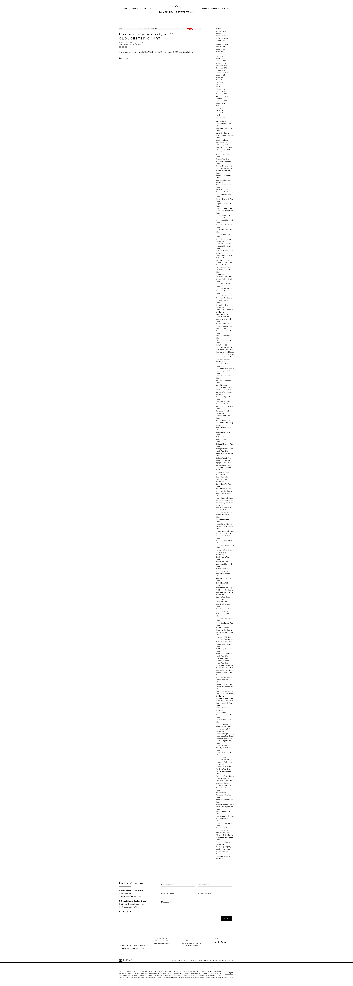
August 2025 (220, 75)
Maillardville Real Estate (224, 500)
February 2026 (221, 61)
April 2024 (219, 113)
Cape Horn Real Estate (224, 208)
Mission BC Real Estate (224, 524)
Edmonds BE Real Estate (225, 354)
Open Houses (221, 36)
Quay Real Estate (222, 658)
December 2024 (222, 94)
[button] (120, 911)
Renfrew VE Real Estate (224, 668)
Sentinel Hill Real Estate (224, 698)
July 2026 (219, 51)
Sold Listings (220, 41)
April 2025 (219, 84)
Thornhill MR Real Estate (225, 776)
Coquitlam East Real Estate (133, 44)
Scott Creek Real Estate (224, 691)
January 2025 (221, 91)
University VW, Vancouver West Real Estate (223, 795)
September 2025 (222, 73)
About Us (148, 9)
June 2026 (219, 54)
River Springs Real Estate (225, 670)
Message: (165, 902)
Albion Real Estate (222, 133)
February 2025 (221, 89)
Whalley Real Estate (223, 833)
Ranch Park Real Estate (224, 665)
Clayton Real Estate (223, 265)
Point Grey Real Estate (224, 642)
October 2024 (221, 98)
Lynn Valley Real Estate (224, 498)
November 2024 (222, 96)
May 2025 (219, 82)
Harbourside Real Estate (224, 437)
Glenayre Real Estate (223, 390)
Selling (214, 9)
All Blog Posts (221, 31)
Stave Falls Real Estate (224, 738)
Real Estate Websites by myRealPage (223, 960)
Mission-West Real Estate (225, 531)
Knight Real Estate (222, 477)
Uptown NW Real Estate (225, 804)
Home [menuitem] (125, 9)
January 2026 (221, 63)
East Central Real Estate (224, 350)
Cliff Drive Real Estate (223, 267)
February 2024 (221, 117)
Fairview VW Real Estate (224, 357)
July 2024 (219, 106)
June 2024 (219, 108)
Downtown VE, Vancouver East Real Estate (223, 331)
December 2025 (222, 66)
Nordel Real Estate (222, 562)
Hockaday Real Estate (224, 465)
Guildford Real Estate (223, 420)
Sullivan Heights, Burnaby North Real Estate (223, 748)
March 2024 (220, 115)
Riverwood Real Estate (224, 672)
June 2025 (219, 80)
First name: (166, 885)
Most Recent (220, 47)
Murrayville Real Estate (224, 550)
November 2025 (222, 68)
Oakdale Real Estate (223, 597)
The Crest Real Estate (223, 769)
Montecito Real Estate (224, 533)
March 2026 (220, 58)
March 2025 (220, 87)
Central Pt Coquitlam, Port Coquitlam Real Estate (223, 246)
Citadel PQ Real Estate (224, 263)
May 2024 (219, 110)
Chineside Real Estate (223, 260)
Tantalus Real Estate (223, 767)
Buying (205, 9)
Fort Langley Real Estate (225, 369)
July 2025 (219, 77)
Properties (135, 9)
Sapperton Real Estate (224, 684)
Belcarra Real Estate (223, 159)
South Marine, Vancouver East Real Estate (223, 715)
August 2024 (220, 103)
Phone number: (205, 893)
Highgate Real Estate (223, 463)
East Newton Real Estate (225, 352)
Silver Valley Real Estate (224, 701)
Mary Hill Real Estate (223, 508)
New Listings (220, 33)
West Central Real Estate (225, 816)
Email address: (168, 893)
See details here (186, 52)
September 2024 (222, 101)
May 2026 (219, 56)
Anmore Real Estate (223, 149)
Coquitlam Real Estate (224, 288)
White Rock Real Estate (224, 835)
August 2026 (220, 49)
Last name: (203, 885)
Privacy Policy (207, 960)
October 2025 (221, 70)
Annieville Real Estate (223, 152)
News (224, 9)
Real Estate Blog (222, 38)
